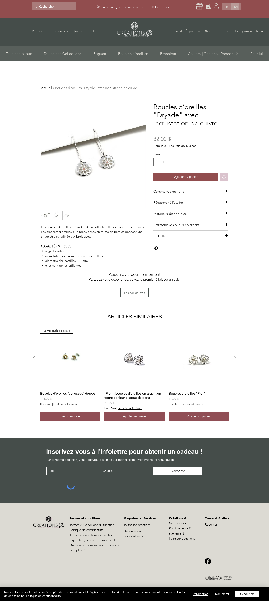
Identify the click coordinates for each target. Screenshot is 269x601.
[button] (208, 6)
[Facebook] (208, 561)
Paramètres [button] (200, 594)
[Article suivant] (234, 357)
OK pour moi (247, 594)
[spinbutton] (163, 162)
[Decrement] (157, 162)
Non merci (222, 594)
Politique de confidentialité (43, 596)
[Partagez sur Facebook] (156, 248)
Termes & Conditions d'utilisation (92, 525)
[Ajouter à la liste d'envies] (224, 177)
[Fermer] (263, 594)
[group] (134, 374)
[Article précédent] (34, 357)
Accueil (46, 88)
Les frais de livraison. (183, 146)
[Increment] (169, 162)
